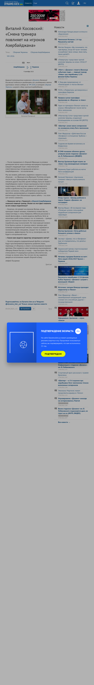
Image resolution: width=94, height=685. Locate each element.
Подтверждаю (53, 353)
